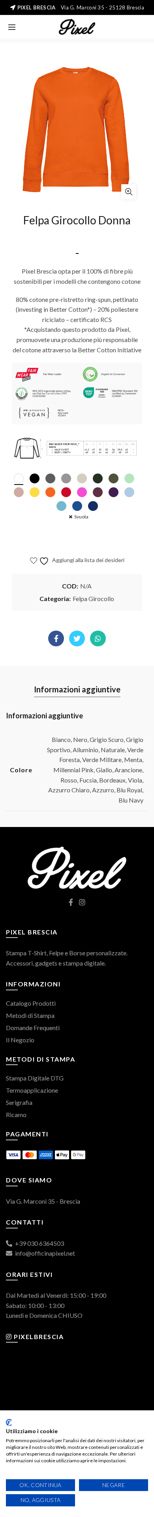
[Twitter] (77, 638)
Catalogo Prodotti (31, 1003)
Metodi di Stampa (30, 1015)
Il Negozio (20, 1039)
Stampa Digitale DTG (35, 1078)
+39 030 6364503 (39, 1243)
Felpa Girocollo (93, 598)
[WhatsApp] (98, 638)
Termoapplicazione (32, 1090)
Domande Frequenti (33, 1027)
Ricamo (16, 1114)
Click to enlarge (128, 191)
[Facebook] (56, 638)
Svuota (81, 517)
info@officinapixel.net (44, 1253)
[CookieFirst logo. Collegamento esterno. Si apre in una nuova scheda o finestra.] (9, 1422)
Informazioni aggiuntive (77, 689)
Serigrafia (19, 1102)
